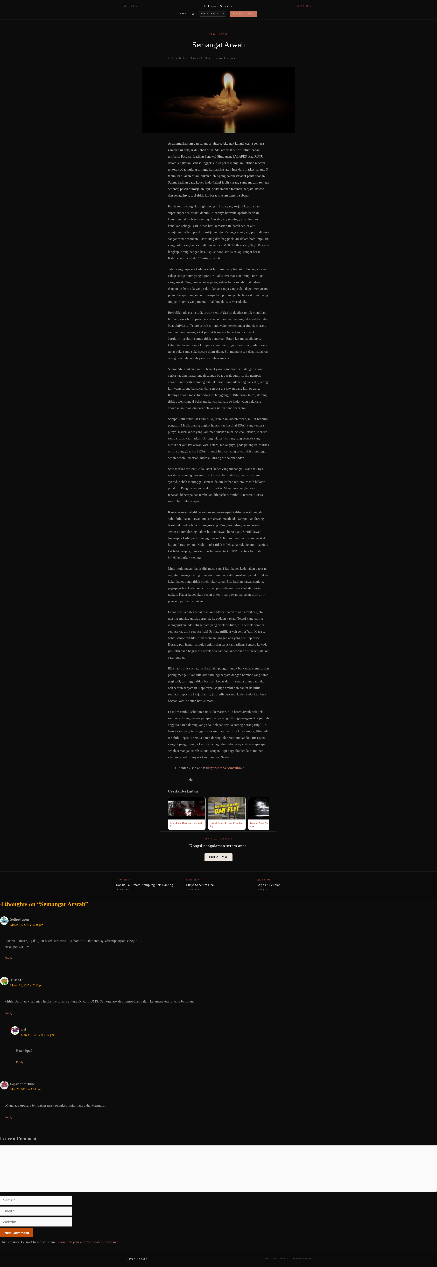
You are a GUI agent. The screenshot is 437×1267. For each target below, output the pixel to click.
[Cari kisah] (192, 13)
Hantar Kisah (218, 857)
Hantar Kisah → (243, 14)
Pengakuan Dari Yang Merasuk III (186, 824)
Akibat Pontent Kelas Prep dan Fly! (226, 824)
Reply (9, 958)
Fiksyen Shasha (218, 6)
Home (183, 14)
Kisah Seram (218, 34)
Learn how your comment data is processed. (88, 1241)
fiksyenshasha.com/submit (225, 767)
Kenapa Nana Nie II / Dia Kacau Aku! (267, 824)
